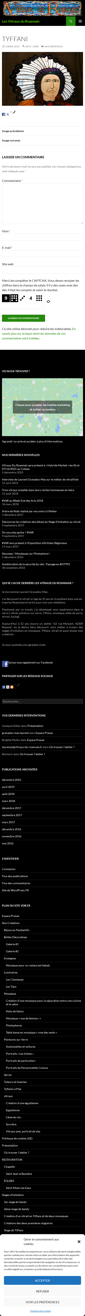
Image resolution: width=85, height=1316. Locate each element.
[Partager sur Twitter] (7, 114)
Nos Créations (53, 46)
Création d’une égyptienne (22, 1103)
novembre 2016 (11, 836)
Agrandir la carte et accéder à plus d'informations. (32, 441)
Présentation (35, 725)
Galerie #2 (12, 951)
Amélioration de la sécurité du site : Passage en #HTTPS (36, 564)
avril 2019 (8, 786)
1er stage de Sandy (15, 1202)
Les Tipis (11, 986)
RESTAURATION (12, 1159)
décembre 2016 (11, 829)
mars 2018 (8, 801)
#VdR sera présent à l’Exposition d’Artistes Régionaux (34, 543)
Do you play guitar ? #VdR (18, 532)
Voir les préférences (42, 1302)
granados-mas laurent (15, 733)
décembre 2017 (11, 808)
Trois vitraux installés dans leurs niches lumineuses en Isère (38, 490)
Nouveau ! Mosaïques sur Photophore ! (26, 553)
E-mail (7, 247)
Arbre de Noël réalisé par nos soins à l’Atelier (29, 511)
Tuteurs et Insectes (15, 1082)
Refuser (42, 1291)
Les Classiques (15, 979)
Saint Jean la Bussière (19, 1173)
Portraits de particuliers (20, 1060)
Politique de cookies (40, 1311)
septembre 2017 (12, 815)
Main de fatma (15, 1011)
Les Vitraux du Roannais (21, 21)
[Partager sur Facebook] (3, 114)
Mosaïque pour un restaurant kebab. (28, 965)
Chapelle (9, 1166)
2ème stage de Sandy (16, 1209)
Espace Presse (44, 733)
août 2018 (8, 794)
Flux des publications (15, 876)
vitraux (8, 1096)
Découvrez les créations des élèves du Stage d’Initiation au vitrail (41, 521)
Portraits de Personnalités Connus (27, 1067)
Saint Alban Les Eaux (18, 1187)
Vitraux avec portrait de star (23, 1131)
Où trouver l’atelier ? (62, 747)
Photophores (14, 1025)
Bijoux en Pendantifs (16, 930)
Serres (8, 1074)
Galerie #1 (12, 944)
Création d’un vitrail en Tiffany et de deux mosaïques (36, 1216)
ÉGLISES (9, 1180)
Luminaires (11, 972)
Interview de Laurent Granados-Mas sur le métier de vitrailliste (40, 479)
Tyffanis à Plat (12, 1089)
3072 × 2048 (32, 46)
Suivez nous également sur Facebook (30, 662)
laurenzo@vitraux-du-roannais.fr (22, 747)
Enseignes (10, 958)
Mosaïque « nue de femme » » (23, 1018)
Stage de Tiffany (13, 1230)
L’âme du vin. (13, 1117)
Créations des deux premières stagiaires (28, 1223)
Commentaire (12, 180)
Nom (6, 231)
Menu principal (80, 21)
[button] (79, 1242)
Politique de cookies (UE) (17, 1138)
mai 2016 (7, 843)
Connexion (8, 869)
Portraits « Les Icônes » (20, 1053)
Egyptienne (13, 1110)
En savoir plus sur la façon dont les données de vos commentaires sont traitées (39, 333)
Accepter (42, 1280)
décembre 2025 (11, 779)
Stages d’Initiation (13, 1195)
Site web (7, 264)
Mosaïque (10, 993)
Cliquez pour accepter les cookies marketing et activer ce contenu (42, 407)
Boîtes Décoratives (15, 937)
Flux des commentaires (16, 883)
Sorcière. (11, 1124)
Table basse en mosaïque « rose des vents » (31, 1032)
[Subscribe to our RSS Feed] (11, 687)
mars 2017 (8, 822)
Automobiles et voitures (20, 1046)
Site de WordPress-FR (15, 890)
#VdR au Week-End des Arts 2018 (22, 500)
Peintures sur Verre (16, 1039)
